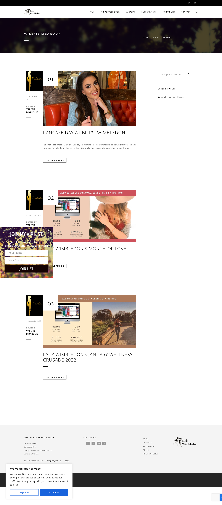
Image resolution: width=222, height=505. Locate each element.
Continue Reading (54, 160)
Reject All (24, 492)
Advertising (149, 446)
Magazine (130, 12)
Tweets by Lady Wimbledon (171, 97)
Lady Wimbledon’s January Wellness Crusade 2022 (88, 357)
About (146, 439)
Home (92, 12)
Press (146, 450)
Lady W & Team (149, 12)
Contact (186, 12)
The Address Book (110, 12)
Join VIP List (169, 12)
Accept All (54, 492)
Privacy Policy (150, 454)
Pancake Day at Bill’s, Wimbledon (84, 132)
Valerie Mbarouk (32, 111)
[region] (39, 481)
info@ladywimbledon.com (58, 461)
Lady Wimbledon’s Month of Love (84, 248)
